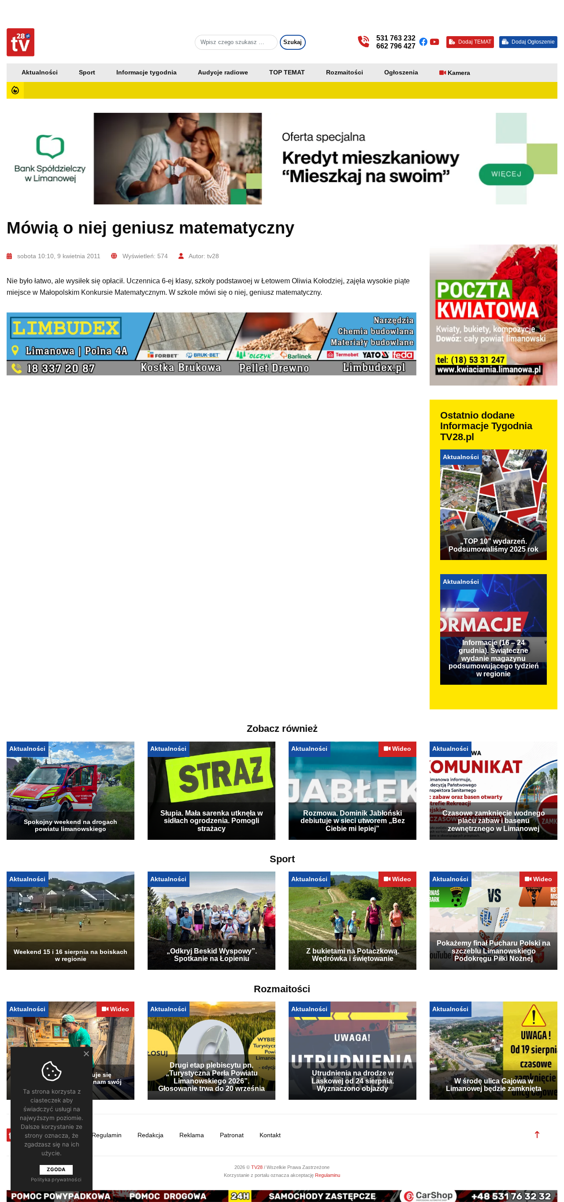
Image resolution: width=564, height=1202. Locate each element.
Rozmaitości (344, 72)
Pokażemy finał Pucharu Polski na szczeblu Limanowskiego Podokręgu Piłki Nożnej (493, 950)
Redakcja (150, 1135)
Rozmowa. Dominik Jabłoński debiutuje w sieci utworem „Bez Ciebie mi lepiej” (353, 820)
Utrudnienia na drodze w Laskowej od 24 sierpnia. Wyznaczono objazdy (353, 1080)
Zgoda (56, 1169)
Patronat (232, 1135)
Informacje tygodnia (146, 72)
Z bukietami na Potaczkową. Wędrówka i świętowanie (352, 955)
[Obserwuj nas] (424, 42)
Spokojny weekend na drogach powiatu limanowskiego (70, 825)
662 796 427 (396, 46)
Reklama (191, 1135)
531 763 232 (396, 38)
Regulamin (107, 1135)
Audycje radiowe (223, 72)
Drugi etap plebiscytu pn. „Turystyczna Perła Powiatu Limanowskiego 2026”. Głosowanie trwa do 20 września (211, 1076)
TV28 (257, 1167)
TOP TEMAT (287, 72)
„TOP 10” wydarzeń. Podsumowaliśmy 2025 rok (493, 545)
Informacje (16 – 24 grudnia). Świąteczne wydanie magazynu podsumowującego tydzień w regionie (494, 658)
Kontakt (270, 1135)
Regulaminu (327, 1175)
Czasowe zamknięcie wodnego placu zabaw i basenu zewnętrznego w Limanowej (493, 820)
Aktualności (40, 72)
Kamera (459, 73)
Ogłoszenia (401, 72)
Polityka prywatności (56, 1179)
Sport (87, 72)
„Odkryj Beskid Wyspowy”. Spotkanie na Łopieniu (212, 955)
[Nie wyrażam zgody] (86, 1053)
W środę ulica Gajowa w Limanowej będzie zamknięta (494, 1085)
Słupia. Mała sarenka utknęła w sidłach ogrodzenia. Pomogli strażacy (211, 820)
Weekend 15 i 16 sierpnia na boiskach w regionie (70, 955)
